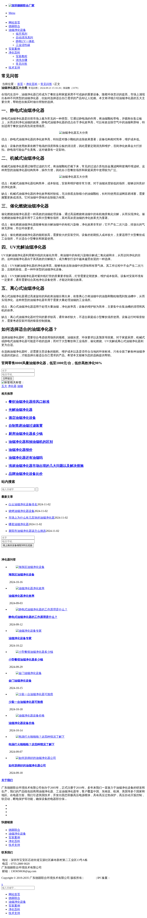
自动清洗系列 (24, 37)
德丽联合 (14, 26)
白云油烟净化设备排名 (23, 504)
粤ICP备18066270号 (122, 877)
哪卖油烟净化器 (19, 524)
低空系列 (21, 33)
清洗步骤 (21, 60)
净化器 (12, 386)
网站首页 (14, 22)
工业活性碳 (23, 45)
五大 (4, 386)
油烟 (20, 386)
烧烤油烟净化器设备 (21, 511)
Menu (12, 12)
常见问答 (21, 63)
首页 (20, 84)
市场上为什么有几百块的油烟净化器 (31, 517)
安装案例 (14, 48)
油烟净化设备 (17, 29)
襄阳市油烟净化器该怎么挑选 (27, 530)
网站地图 (89, 877)
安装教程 (21, 56)
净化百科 (14, 52)
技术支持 (14, 67)
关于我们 (7, 780)
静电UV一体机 (25, 41)
